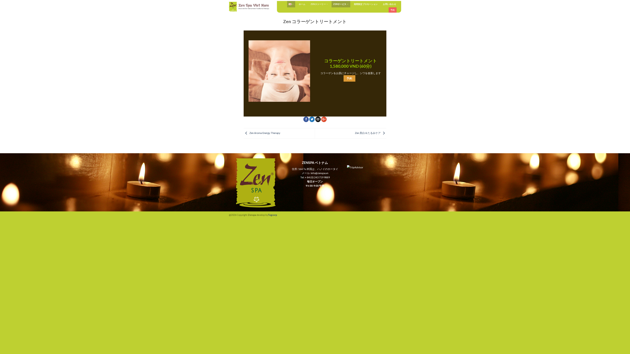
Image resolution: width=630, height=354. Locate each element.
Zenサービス (339, 4)
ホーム (302, 4)
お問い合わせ (389, 4)
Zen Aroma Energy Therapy (264, 132)
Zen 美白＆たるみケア (368, 132)
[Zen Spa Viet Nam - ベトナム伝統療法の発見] (249, 7)
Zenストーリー (318, 4)
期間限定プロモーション (366, 4)
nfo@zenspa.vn (319, 173)
